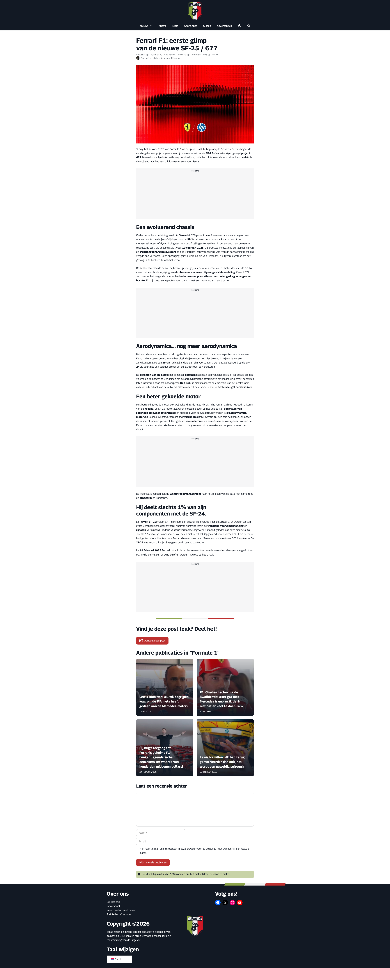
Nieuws (144, 25)
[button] (248, 25)
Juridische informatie (119, 914)
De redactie (113, 901)
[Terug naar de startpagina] (195, 11)
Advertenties (224, 25)
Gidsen (207, 25)
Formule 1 (175, 149)
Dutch (117, 959)
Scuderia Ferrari (230, 149)
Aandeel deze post (154, 640)
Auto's (162, 25)
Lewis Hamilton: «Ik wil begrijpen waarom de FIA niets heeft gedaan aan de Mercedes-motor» (164, 701)
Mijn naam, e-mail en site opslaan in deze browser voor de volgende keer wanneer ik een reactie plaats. (194, 850)
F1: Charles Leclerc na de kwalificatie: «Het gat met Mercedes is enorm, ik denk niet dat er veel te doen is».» (221, 699)
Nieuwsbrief (113, 906)
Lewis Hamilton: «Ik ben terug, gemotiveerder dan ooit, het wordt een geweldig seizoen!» (222, 761)
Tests (175, 25)
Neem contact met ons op (121, 910)
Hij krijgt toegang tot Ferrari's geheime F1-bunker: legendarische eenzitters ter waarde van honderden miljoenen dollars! (161, 757)
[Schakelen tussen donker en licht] (239, 25)
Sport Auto (190, 25)
